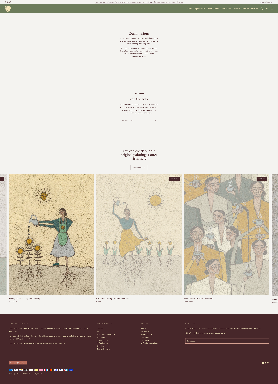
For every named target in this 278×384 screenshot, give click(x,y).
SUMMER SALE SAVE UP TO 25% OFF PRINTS (139, 3)
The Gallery (226, 9)
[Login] (266, 8)
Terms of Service (103, 349)
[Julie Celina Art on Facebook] (5, 2)
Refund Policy (102, 343)
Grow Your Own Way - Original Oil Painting (112, 299)
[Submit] (155, 120)
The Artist (236, 9)
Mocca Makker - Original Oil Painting (198, 299)
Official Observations (250, 9)
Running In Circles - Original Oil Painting (24, 299)
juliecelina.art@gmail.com (54, 343)
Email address (127, 118)
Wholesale (101, 337)
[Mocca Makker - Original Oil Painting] (226, 234)
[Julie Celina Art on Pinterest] (8, 2)
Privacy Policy (102, 340)
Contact (100, 328)
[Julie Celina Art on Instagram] (10, 2)
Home (189, 9)
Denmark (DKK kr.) (266, 2)
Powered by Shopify (35, 374)
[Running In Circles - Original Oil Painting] (51, 234)
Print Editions (213, 9)
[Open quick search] (261, 8)
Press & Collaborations (106, 334)
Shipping (100, 346)
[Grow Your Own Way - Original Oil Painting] (139, 234)
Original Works (199, 9)
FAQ (98, 331)
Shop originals (139, 167)
